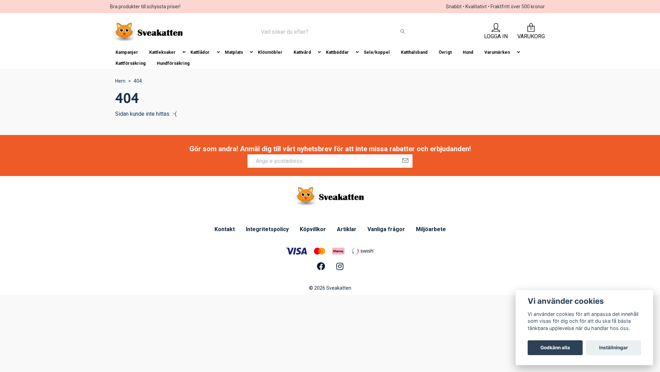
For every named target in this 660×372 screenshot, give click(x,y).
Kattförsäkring (131, 63)
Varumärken (497, 52)
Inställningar (613, 347)
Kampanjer (127, 52)
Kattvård (302, 52)
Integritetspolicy (267, 229)
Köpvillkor (313, 229)
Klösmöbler (270, 52)
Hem (120, 81)
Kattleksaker (162, 52)
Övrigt (445, 52)
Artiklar (346, 229)
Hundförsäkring (173, 63)
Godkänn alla (555, 347)
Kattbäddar (337, 52)
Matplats (234, 52)
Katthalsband (414, 52)
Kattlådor (200, 52)
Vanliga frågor (386, 229)
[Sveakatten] (148, 32)
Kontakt (224, 229)
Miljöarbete (431, 229)
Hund (468, 52)
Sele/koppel (377, 52)
